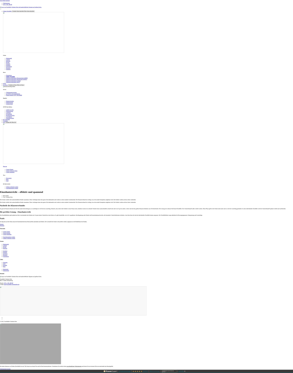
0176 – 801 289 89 (8, 283)
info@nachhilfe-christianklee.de (11, 284)
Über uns (5, 166)
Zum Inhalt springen (5, 0)
